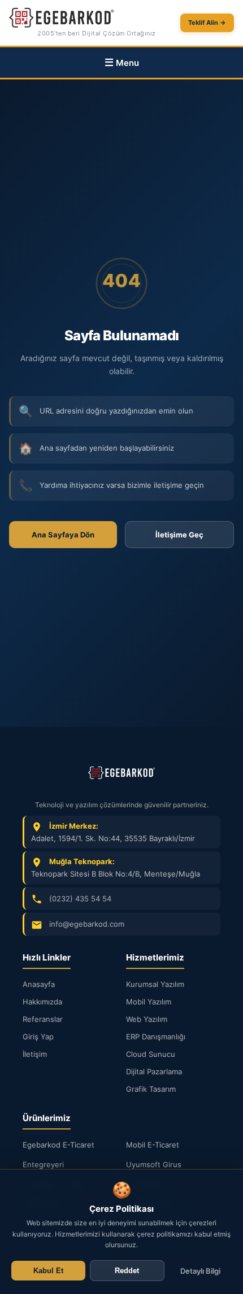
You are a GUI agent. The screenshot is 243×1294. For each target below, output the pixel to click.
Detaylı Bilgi (200, 1270)
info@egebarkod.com (86, 923)
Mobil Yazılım (148, 1001)
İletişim (35, 1054)
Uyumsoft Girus (153, 1164)
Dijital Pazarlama (154, 1071)
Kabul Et (48, 1270)
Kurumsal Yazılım (155, 984)
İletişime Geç (179, 534)
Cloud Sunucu (150, 1054)
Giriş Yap (38, 1036)
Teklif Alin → (207, 22)
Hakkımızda (42, 1001)
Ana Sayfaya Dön (63, 534)
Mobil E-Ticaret (152, 1144)
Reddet (127, 1270)
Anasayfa (39, 984)
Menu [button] (127, 62)
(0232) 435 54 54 (80, 898)
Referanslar (43, 1019)
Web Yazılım (146, 1019)
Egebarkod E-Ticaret (58, 1144)
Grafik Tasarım (151, 1088)
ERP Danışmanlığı (155, 1036)
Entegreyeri (43, 1164)
